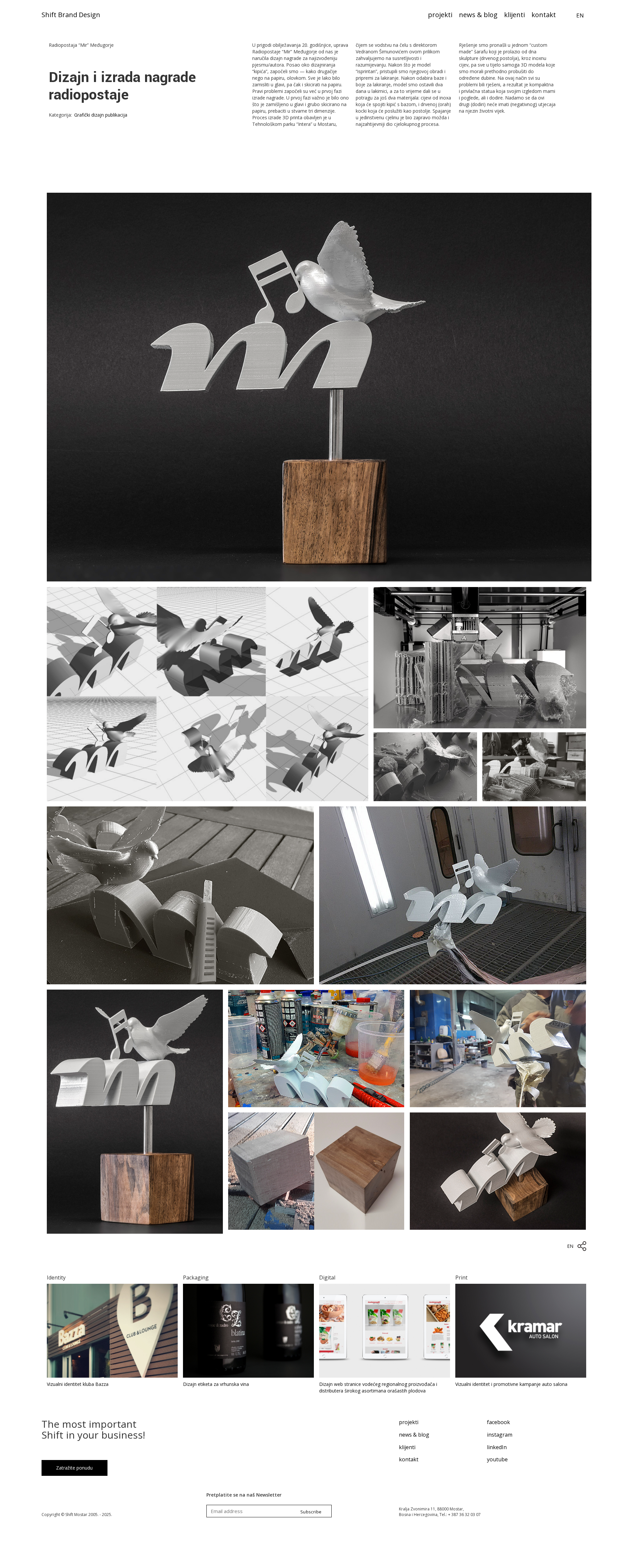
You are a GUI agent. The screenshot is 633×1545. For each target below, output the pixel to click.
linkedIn (497, 1447)
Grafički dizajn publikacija (100, 115)
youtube (497, 1459)
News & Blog (478, 15)
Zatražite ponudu (74, 1468)
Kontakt (543, 15)
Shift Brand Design (71, 15)
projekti (408, 1422)
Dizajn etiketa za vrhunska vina (216, 1384)
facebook (498, 1422)
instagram (499, 1434)
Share (582, 1246)
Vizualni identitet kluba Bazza (77, 1384)
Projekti (440, 15)
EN (580, 15)
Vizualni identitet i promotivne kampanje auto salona (511, 1384)
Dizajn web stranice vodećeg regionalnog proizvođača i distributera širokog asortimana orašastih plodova (378, 1387)
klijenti (407, 1447)
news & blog (414, 1434)
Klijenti (514, 15)
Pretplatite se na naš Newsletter (244, 1495)
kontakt (408, 1459)
